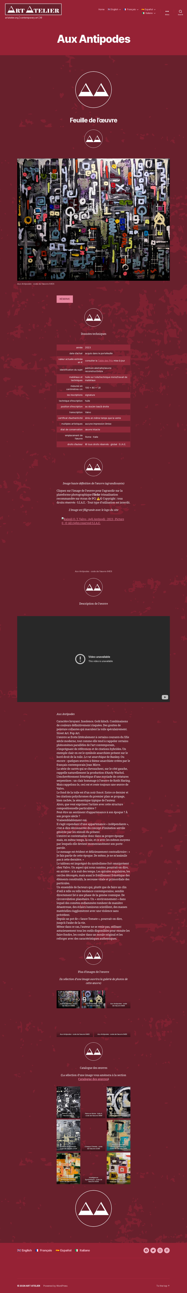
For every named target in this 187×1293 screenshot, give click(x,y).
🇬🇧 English (113, 9)
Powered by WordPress (55, 1285)
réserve (65, 299)
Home (101, 9)
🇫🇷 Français (130, 9)
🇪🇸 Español (147, 9)
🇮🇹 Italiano (147, 13)
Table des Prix (105, 360)
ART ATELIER (33, 1285)
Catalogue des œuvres (93, 1079)
